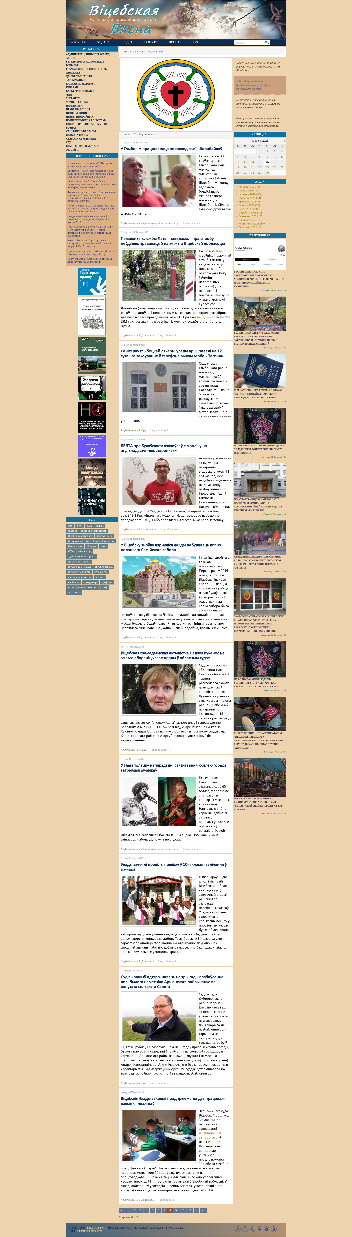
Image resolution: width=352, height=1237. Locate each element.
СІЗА (71, 551)
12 (237, 162)
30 (267, 172)
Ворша (100, 525)
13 (245, 162)
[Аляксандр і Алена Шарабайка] (159, 181)
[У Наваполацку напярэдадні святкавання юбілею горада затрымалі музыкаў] (159, 801)
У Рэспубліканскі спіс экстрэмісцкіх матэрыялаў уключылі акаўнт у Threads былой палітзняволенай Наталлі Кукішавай (259, 279)
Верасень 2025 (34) (251, 227)
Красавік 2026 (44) (250, 201)
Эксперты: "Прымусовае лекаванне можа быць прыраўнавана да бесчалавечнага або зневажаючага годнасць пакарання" (90, 173)
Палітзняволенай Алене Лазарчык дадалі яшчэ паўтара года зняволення (90, 260)
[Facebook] (245, 1229)
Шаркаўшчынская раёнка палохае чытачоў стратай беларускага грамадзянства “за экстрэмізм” (258, 394)
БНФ (79, 525)
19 (237, 167)
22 (259, 167)
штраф (103, 587)
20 (245, 167)
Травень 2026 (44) (250, 198)
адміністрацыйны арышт (81, 556)
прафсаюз (107, 582)
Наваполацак (75, 546)
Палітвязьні (148, 529)
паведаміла (206, 317)
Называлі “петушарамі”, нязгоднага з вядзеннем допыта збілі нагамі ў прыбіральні (259, 449)
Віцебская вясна (96, 1227)
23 (267, 167)
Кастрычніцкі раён (78, 541)
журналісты (100, 572)
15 (259, 162)
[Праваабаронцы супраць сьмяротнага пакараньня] (92, 417)
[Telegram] (238, 1229)
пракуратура (91, 582)
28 (252, 172)
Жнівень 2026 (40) (250, 187)
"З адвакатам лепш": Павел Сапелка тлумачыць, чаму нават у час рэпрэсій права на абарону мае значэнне (91, 184)
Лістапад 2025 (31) (250, 220)
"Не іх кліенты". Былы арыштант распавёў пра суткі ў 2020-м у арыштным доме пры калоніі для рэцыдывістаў (90, 208)
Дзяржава (147, 335)
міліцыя (100, 577)
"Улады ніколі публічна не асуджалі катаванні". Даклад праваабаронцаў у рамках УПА (88, 219)
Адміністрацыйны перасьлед (159, 223)
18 (281, 162)
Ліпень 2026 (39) (249, 190)
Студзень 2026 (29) (250, 212)
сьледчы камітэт (87, 587)
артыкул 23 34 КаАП (79, 566)
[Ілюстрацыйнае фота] (159, 275)
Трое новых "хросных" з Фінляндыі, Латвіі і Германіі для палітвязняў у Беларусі (91, 252)
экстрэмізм (74, 592)
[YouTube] (266, 1229)
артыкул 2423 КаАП (79, 572)
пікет (71, 587)
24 (274, 167)
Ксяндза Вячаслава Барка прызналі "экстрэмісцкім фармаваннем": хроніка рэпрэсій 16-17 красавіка (89, 243)
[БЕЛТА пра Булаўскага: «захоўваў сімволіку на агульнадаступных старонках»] (159, 481)
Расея (104, 546)
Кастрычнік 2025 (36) (252, 223)
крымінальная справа (79, 577)
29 (259, 172)
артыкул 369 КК (104, 566)
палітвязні (74, 582)
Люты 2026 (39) (248, 209)
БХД (89, 525)
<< (122, 1210)
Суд (143, 430)
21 (252, 167)
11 (189, 1210)
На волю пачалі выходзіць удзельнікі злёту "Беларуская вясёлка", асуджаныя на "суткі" (256, 683)
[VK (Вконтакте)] (259, 1229)
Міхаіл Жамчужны (103, 541)
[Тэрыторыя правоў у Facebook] (92, 281)
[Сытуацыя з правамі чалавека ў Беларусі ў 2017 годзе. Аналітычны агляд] (92, 445)
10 (182, 1210)
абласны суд (84, 551)
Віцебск (72, 530)
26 (237, 172)
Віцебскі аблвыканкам (93, 530)
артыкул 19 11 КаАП (79, 561)
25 (281, 167)
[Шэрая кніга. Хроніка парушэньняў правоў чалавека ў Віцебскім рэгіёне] (92, 316)
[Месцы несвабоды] (92, 355)
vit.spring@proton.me (89, 1230)
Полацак (91, 546)
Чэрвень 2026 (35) (250, 194)
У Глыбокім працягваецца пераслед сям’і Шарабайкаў (171, 149)
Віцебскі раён (104, 536)
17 (274, 162)
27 (245, 172)
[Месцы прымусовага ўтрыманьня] (92, 472)
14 (252, 162)
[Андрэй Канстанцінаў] (159, 1016)
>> (203, 1210)
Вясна (130, 28)
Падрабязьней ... (192, 223)
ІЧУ (70, 525)
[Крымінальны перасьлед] (92, 501)
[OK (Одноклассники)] (274, 1229)
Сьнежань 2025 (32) (251, 216)
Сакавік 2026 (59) (249, 205)
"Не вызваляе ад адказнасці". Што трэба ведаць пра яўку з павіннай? (89, 164)
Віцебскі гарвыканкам (80, 536)
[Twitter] (252, 1229)
